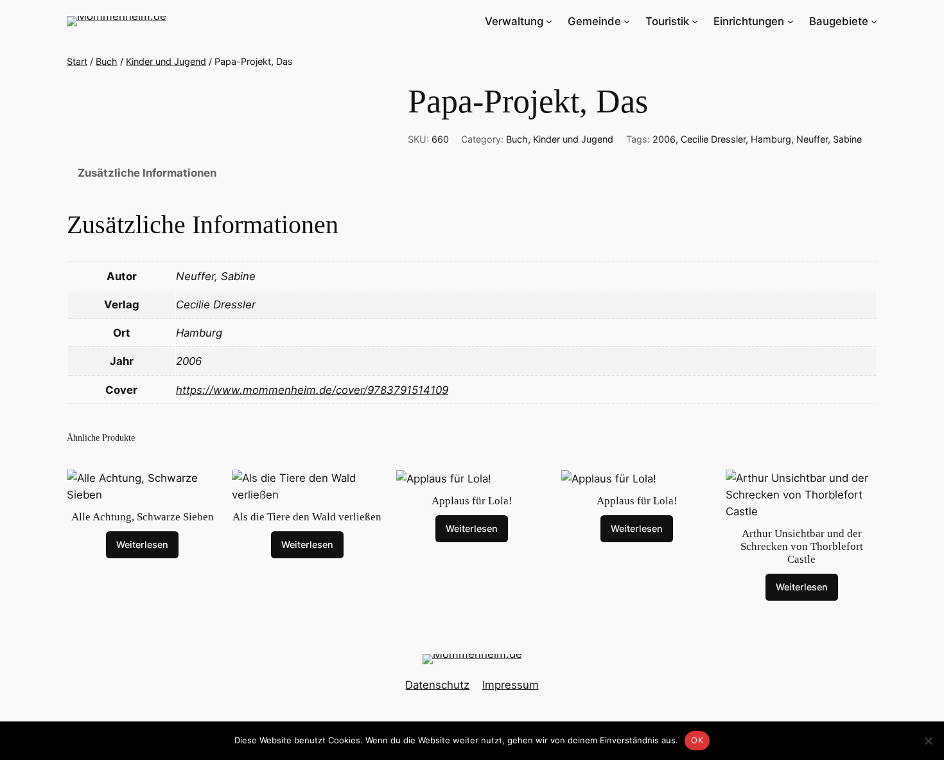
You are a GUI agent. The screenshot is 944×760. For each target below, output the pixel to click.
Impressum (510, 684)
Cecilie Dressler (713, 139)
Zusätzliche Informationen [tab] (147, 172)
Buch (107, 61)
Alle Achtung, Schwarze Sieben (142, 517)
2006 (664, 139)
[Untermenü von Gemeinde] (627, 21)
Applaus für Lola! (472, 501)
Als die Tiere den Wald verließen (306, 517)
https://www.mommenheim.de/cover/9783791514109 (312, 390)
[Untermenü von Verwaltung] (549, 21)
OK (697, 740)
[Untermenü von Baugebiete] (874, 21)
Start (77, 61)
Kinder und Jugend (166, 61)
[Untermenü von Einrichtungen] (790, 21)
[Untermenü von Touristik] (695, 21)
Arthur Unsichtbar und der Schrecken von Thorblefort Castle (801, 546)
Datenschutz (437, 684)
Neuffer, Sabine (829, 139)
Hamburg (771, 139)
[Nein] (928, 740)
